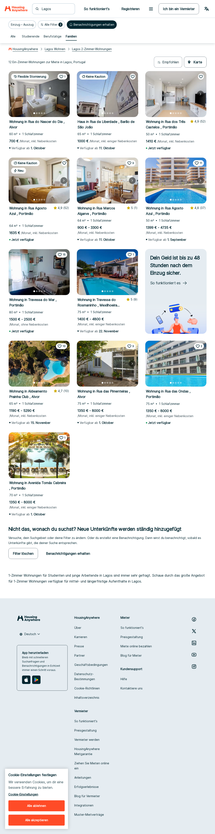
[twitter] (194, 631)
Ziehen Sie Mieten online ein (91, 765)
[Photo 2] (36, 113)
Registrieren (130, 9)
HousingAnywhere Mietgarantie (87, 751)
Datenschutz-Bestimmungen (84, 676)
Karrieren (80, 637)
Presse (79, 646)
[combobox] (56, 9)
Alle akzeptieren (36, 820)
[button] (22, 24)
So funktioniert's (132, 627)
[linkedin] (194, 643)
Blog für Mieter (131, 655)
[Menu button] (151, 9)
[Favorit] (133, 77)
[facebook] (194, 619)
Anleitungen (82, 777)
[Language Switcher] (206, 9)
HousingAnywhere (25, 49)
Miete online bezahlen (136, 646)
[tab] (13, 36)
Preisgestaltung (132, 637)
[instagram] (194, 666)
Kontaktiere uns (132, 688)
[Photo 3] (39, 113)
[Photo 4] (42, 113)
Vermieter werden (87, 739)
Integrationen (83, 805)
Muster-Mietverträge (89, 814)
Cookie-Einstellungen (23, 794)
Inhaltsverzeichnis (86, 697)
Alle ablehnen (36, 805)
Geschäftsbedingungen (91, 664)
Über (77, 627)
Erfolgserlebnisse (86, 787)
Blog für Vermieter (87, 796)
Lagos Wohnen (55, 49)
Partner (79, 655)
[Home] (16, 8)
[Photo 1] (34, 113)
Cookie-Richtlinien (87, 688)
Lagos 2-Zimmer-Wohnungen (92, 49)
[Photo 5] (44, 113)
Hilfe (124, 679)
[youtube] (194, 654)
